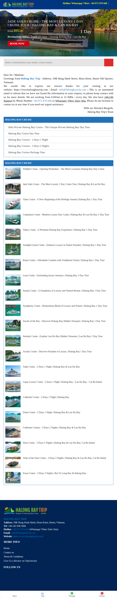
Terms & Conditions (13, 556)
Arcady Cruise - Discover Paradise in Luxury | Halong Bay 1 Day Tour (57, 351)
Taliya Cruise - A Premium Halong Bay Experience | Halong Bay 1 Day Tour (60, 229)
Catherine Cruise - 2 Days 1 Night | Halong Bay (46, 397)
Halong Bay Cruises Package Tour (26, 152)
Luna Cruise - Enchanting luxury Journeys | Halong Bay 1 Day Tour (56, 275)
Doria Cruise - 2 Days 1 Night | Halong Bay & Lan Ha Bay (51, 412)
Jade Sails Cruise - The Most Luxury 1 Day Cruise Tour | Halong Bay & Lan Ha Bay (45, 23)
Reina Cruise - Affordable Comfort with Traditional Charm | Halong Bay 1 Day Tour (64, 260)
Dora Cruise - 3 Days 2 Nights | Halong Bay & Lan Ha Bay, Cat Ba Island (59, 442)
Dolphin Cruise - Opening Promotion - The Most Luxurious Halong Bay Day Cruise (63, 169)
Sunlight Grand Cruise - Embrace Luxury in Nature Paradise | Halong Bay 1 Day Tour (64, 245)
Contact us (9, 552)
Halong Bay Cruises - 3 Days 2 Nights (28, 146)
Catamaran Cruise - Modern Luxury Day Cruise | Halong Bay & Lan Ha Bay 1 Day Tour (66, 214)
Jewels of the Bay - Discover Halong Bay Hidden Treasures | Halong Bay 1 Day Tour (64, 321)
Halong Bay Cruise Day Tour (23, 133)
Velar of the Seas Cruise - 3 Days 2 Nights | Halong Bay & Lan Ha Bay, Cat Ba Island (64, 458)
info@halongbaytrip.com (72, 89)
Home (7, 548)
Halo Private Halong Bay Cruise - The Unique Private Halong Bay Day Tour (49, 127)
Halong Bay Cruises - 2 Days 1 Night (28, 139)
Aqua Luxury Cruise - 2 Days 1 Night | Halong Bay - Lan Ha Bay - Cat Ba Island (62, 382)
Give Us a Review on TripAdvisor (20, 561)
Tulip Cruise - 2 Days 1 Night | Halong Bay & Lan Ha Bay (51, 366)
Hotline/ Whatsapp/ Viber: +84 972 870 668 (85, 3)
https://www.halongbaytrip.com (28, 536)
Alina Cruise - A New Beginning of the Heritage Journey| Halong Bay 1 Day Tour (62, 199)
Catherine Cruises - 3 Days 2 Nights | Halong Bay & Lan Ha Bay (54, 427)
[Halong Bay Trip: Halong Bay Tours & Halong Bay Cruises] (19, 4)
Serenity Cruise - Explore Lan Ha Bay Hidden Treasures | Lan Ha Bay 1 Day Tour (63, 336)
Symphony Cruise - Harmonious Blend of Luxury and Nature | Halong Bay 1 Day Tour (65, 306)
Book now (17, 43)
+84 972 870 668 (42, 100)
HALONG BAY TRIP (15, 519)
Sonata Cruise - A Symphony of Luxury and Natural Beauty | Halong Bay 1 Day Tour (64, 290)
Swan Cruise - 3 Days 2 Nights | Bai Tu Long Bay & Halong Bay (54, 473)
